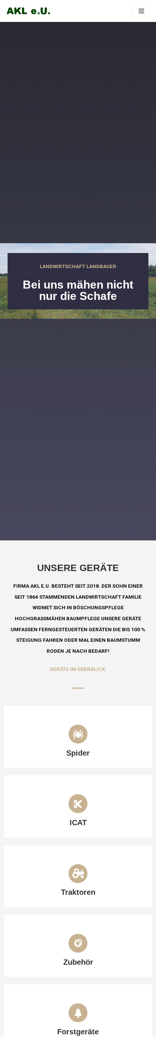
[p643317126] (28, 11)
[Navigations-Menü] (141, 11)
